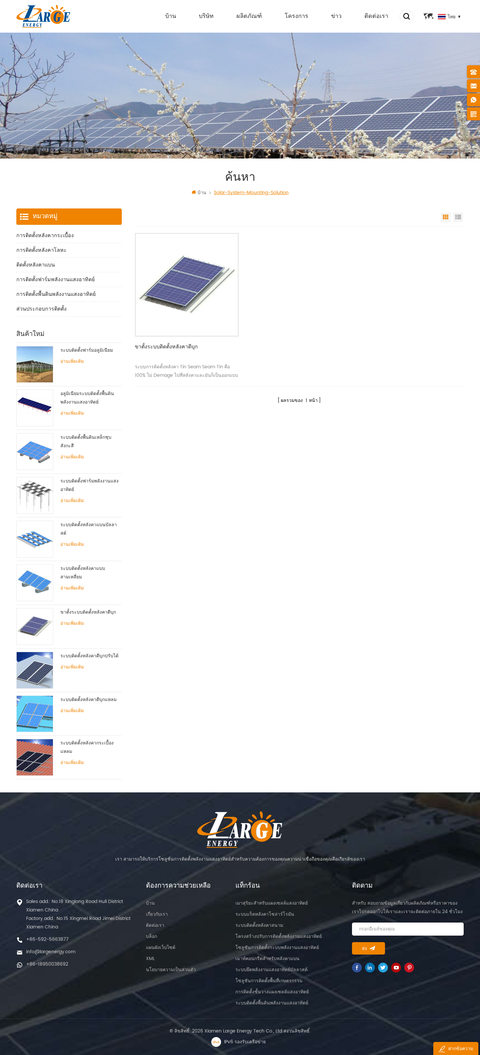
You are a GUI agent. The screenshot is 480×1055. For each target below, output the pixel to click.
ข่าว (336, 16)
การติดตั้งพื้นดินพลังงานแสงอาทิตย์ (56, 294)
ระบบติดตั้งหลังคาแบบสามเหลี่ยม (82, 573)
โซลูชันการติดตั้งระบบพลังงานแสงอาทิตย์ (277, 947)
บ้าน (170, 16)
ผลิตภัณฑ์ (249, 16)
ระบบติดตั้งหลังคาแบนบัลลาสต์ (88, 529)
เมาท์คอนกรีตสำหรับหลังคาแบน (267, 958)
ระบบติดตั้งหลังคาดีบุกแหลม (88, 699)
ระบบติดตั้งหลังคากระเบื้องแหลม (87, 747)
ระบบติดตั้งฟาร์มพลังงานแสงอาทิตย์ (89, 485)
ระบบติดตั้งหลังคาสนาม (259, 925)
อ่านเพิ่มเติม (72, 361)
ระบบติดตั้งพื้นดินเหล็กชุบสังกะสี (85, 442)
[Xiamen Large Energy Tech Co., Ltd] (43, 16)
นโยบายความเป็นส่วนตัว (171, 969)
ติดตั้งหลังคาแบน (35, 265)
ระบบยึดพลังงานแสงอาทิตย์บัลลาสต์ (271, 969)
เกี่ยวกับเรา (157, 914)
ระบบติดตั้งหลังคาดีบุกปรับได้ (89, 656)
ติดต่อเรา (376, 16)
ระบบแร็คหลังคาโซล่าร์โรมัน (264, 914)
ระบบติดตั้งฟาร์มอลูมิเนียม (86, 350)
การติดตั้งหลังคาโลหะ (41, 250)
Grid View (446, 217)
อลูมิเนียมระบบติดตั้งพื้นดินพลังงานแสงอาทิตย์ (87, 398)
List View (458, 217)
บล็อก (151, 936)
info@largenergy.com (50, 952)
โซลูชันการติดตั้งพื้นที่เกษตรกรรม (268, 981)
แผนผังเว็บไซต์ (160, 947)
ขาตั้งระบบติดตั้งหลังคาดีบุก (166, 347)
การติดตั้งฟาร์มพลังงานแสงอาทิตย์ (55, 279)
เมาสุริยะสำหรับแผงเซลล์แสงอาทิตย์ (271, 903)
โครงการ (296, 16)
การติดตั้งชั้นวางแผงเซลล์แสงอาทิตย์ (272, 992)
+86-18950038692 (47, 964)
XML (150, 958)
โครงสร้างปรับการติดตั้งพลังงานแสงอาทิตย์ (278, 936)
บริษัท (206, 16)
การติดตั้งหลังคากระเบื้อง (45, 235)
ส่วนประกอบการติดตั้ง (41, 309)
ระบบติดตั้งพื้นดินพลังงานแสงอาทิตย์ (271, 1003)
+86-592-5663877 (47, 939)
